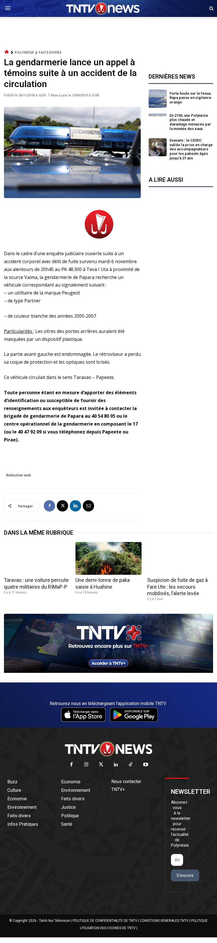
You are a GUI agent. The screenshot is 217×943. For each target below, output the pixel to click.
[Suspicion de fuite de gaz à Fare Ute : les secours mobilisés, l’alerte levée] (180, 558)
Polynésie (24, 52)
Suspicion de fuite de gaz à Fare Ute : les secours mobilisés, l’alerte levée (177, 586)
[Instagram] (86, 765)
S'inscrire (185, 875)
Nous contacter (126, 781)
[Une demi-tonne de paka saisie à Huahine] (108, 558)
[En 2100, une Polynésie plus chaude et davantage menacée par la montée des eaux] (158, 122)
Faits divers (50, 52)
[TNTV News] (108, 748)
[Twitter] (101, 765)
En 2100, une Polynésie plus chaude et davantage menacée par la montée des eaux (190, 122)
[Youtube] (146, 765)
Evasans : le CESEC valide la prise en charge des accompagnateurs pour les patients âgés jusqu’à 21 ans (191, 149)
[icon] (7, 52)
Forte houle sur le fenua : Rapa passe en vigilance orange (191, 97)
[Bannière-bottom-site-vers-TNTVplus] (108, 671)
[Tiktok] (131, 765)
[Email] (88, 505)
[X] (62, 505)
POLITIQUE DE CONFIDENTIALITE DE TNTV (105, 921)
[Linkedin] (75, 505)
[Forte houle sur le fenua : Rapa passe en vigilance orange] (158, 99)
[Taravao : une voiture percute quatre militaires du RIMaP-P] (37, 558)
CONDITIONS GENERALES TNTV (164, 921)
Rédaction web (18, 475)
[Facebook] (49, 505)
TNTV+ (118, 789)
